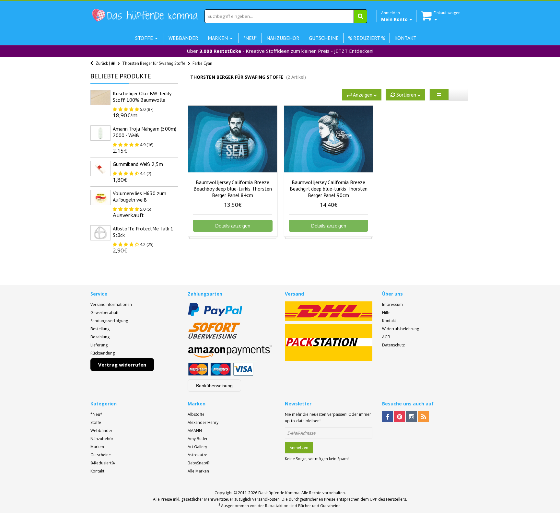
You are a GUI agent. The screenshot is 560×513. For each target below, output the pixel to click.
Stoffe (95, 422)
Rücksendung (102, 353)
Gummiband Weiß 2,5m (138, 164)
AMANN (195, 430)
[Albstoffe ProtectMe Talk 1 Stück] (100, 232)
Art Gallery (197, 446)
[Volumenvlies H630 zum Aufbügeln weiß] (100, 197)
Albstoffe (196, 414)
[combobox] (285, 16)
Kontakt (389, 320)
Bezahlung (100, 337)
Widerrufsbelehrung (400, 329)
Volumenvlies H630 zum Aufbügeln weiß (139, 196)
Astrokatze (197, 455)
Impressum (392, 304)
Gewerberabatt (104, 312)
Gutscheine (100, 455)
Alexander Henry (203, 422)
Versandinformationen (111, 304)
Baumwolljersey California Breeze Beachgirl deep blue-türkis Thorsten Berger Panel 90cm (329, 188)
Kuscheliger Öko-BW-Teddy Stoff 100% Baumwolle (142, 96)
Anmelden (299, 447)
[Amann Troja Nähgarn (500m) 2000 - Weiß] (100, 133)
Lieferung (99, 345)
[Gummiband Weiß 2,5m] (100, 168)
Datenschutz (393, 345)
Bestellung (100, 329)
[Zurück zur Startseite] (113, 63)
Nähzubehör (101, 438)
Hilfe (386, 312)
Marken (97, 446)
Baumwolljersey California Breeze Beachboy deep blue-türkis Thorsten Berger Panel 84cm (232, 188)
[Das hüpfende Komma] (144, 15)
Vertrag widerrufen (122, 364)
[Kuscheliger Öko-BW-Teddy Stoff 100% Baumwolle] (100, 97)
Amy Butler (198, 438)
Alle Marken (198, 471)
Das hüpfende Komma (278, 493)
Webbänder (101, 430)
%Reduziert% (102, 463)
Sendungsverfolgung (109, 320)
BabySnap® (198, 463)
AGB (386, 337)
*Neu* (96, 414)
